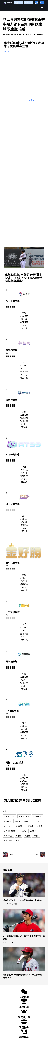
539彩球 (37, 816)
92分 (24, 775)
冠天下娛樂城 (13, 301)
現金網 (33, 831)
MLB (17, 821)
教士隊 (7, 51)
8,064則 (24, 473)
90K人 (24, 528)
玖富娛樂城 (11, 350)
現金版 (22, 831)
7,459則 (24, 581)
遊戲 (18, 836)
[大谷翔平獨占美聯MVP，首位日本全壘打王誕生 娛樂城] (24, 920)
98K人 (24, 325)
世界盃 (36, 821)
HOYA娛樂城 (13, 612)
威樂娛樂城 (11, 399)
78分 (24, 673)
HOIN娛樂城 (12, 711)
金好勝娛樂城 (13, 563)
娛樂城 (30, 826)
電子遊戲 (8, 841)
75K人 (24, 479)
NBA (26, 821)
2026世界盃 (9, 816)
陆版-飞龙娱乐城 (14, 762)
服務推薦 (24, 1036)
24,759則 (24, 781)
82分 (24, 723)
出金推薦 (24, 1007)
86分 (24, 412)
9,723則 (24, 368)
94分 (24, 466)
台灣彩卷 (19, 826)
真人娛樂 (8, 836)
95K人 (24, 375)
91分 (24, 313)
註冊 (41, 3)
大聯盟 (31, 100)
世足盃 (7, 826)
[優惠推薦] (24, 1021)
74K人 (24, 587)
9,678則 (24, 680)
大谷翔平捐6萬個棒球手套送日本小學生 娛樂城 (22, 975)
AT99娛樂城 (12, 454)
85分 (24, 516)
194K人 (24, 787)
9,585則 (24, 522)
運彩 (36, 836)
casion (7, 821)
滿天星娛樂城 (13, 504)
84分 (24, 624)
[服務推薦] (24, 1031)
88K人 (24, 636)
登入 (36, 3)
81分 (24, 575)
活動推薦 (24, 997)
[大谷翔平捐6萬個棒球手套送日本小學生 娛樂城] (24, 959)
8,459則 (24, 729)
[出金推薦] (24, 1001)
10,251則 (24, 418)
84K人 (24, 735)
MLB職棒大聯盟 (39, 35)
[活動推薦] (24, 991)
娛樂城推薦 (24, 1017)
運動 (27, 836)
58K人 (24, 686)
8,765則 (24, 630)
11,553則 (24, 319)
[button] (42, 8)
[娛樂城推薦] (24, 1011)
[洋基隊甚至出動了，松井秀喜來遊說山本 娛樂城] (24, 885)
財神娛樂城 (11, 661)
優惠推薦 (24, 1026)
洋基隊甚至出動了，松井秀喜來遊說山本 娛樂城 (23, 900)
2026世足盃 (24, 816)
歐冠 (39, 826)
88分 (24, 362)
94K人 (24, 424)
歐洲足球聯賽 (10, 831)
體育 (18, 841)
